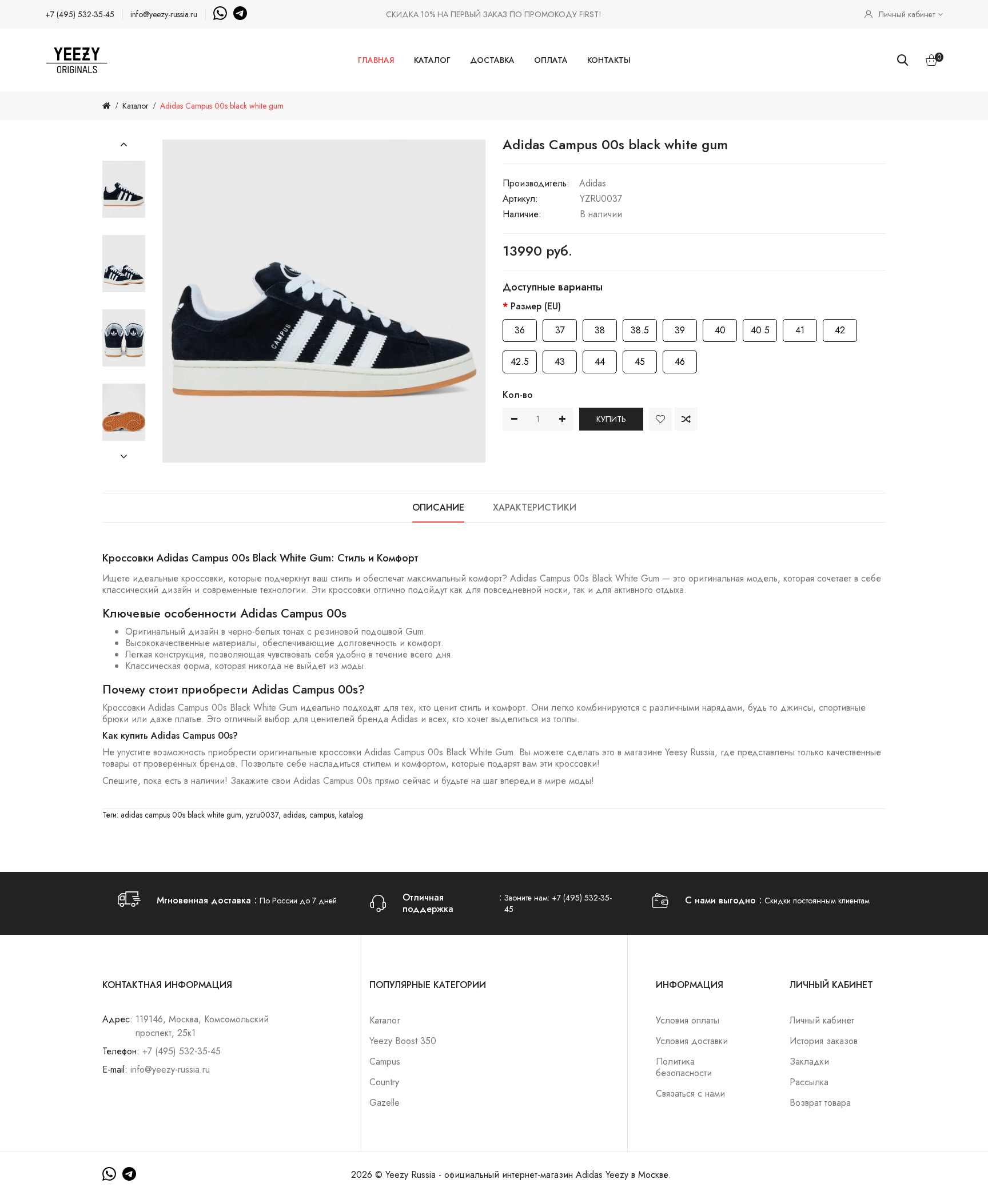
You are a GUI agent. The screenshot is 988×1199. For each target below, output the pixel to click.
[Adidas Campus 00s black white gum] (123, 189)
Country (384, 1082)
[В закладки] (660, 419)
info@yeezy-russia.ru (163, 14)
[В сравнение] (686, 419)
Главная (376, 60)
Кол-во (518, 394)
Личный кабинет (822, 1020)
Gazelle (384, 1102)
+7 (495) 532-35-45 (79, 14)
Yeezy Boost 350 (402, 1040)
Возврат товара (820, 1102)
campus (321, 814)
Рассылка (809, 1082)
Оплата (551, 60)
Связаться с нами (690, 1093)
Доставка (492, 60)
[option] (123, 189)
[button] (124, 144)
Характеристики (534, 507)
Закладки (809, 1061)
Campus (384, 1061)
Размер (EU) (536, 306)
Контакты (609, 60)
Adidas (592, 183)
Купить (611, 419)
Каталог (432, 60)
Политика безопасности (684, 1067)
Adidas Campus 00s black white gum (222, 105)
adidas (294, 814)
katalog (351, 814)
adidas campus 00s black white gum (181, 814)
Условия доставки (692, 1040)
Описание (438, 507)
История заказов (824, 1040)
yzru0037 (262, 814)
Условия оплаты (687, 1020)
